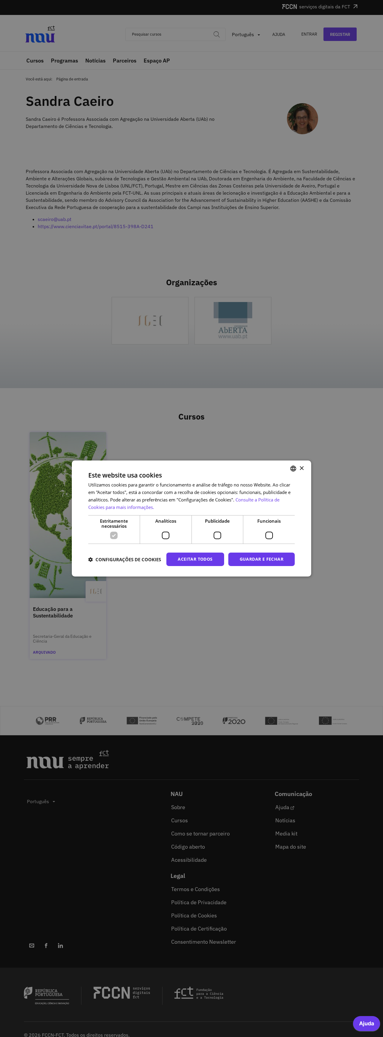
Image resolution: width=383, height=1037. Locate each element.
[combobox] (293, 469)
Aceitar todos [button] (195, 559)
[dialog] (191, 518)
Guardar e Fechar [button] (261, 559)
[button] (124, 559)
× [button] (301, 468)
